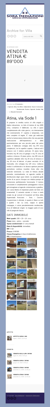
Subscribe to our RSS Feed (14, 398)
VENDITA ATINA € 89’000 (17, 56)
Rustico (27, 109)
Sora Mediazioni (19, 395)
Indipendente (27, 107)
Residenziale (20, 109)
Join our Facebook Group (11, 36)
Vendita (38, 109)
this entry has (15, 104)
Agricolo (10, 107)
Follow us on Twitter (8, 36)
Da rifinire (20, 107)
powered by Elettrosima (32, 395)
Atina (15, 107)
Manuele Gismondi (16, 112)
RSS (14, 36)
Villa (42, 109)
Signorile (32, 109)
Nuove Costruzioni (37, 107)
